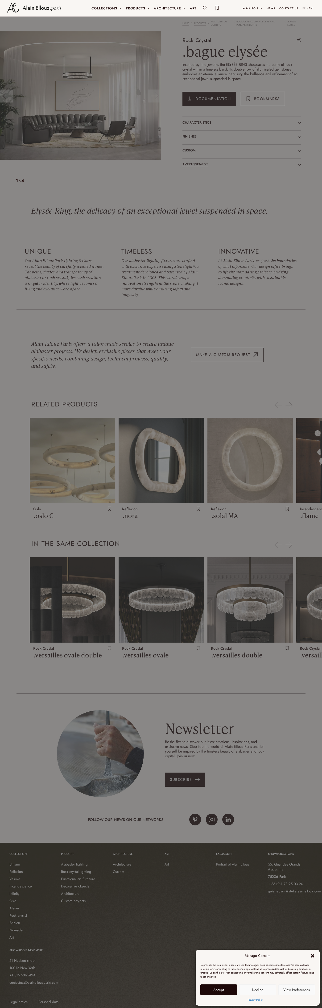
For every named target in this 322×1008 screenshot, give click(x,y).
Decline (257, 989)
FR (304, 8)
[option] (80, 96)
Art (11, 937)
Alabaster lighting (74, 864)
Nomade (16, 930)
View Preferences (296, 989)
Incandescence (20, 886)
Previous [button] (6, 95)
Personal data (48, 1001)
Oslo (12, 900)
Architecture (70, 893)
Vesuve (14, 879)
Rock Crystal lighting (219, 23)
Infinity (14, 893)
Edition (14, 922)
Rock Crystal (196, 40)
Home (185, 23)
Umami (14, 864)
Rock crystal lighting (76, 871)
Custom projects (73, 900)
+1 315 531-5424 (22, 975)
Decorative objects (75, 886)
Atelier (14, 908)
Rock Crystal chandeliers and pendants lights (255, 23)
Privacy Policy (255, 1000)
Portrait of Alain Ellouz (232, 864)
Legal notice (18, 1001)
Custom (118, 871)
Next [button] (154, 95)
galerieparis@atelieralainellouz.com (290, 891)
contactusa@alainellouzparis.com (31, 982)
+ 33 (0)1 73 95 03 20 (285, 884)
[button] (312, 956)
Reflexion (16, 871)
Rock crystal (18, 915)
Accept (218, 989)
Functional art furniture (78, 879)
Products (200, 23)
